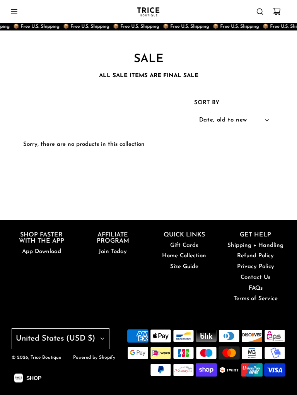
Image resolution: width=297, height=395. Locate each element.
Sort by (207, 103)
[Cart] (276, 11)
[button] (28, 378)
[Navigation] (13, 11)
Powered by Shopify (94, 357)
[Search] (259, 11)
